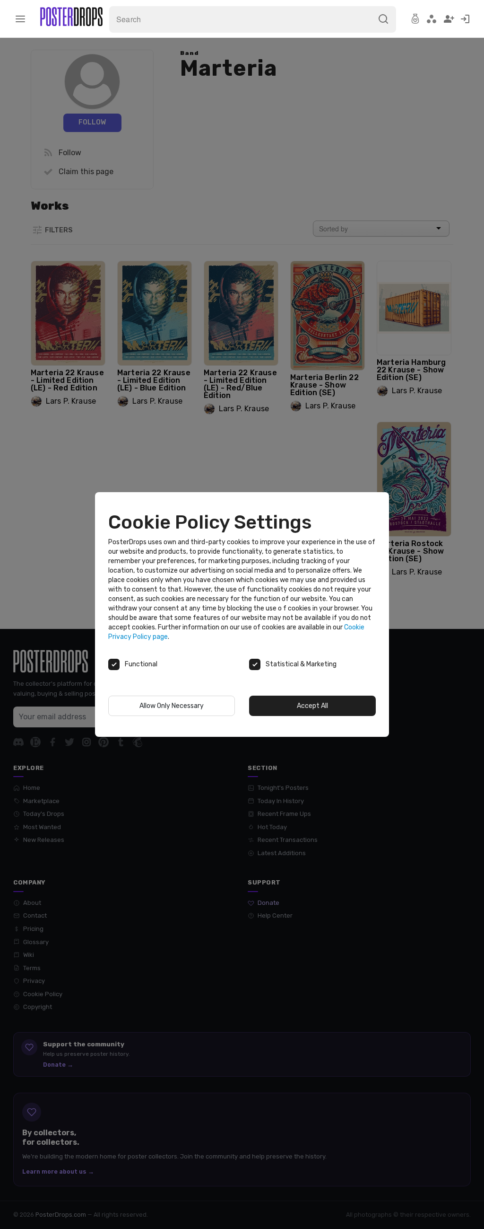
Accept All (312, 706)
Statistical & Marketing (301, 664)
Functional (141, 664)
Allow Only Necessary (171, 706)
